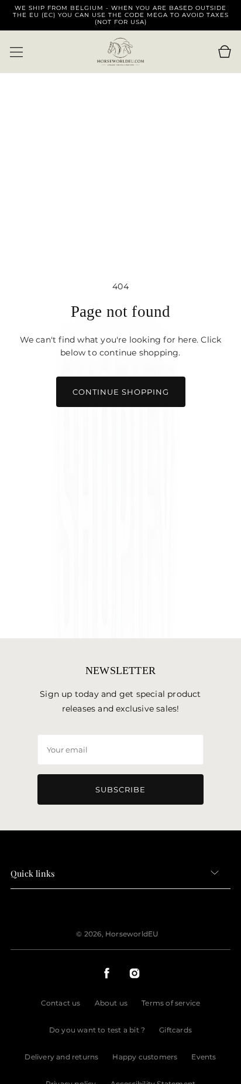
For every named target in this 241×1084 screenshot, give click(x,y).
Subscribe (120, 789)
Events (203, 1056)
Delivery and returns (61, 1056)
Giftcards (175, 1029)
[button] (16, 52)
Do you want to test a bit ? (97, 1029)
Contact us (61, 1002)
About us (111, 1002)
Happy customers (144, 1056)
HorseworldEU (132, 933)
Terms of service (171, 1002)
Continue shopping (121, 391)
